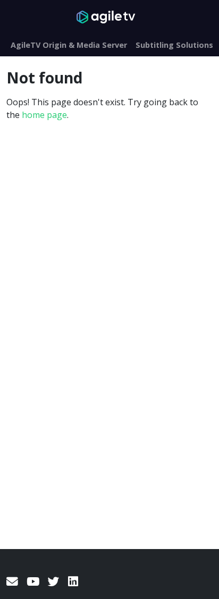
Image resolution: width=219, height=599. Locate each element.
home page (44, 115)
